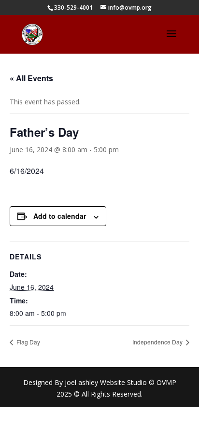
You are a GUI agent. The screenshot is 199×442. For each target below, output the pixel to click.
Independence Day (158, 342)
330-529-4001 (73, 7)
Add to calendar (59, 216)
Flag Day (27, 342)
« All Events (31, 78)
